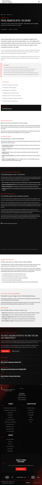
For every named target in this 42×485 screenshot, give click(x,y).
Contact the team (15, 351)
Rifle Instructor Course (10, 428)
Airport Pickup (30, 410)
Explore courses (5, 351)
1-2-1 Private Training (10, 431)
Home (1, 14)
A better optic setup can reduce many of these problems (11, 95)
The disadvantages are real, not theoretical (9, 90)
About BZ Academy (10, 439)
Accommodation (31, 412)
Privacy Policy (10, 448)
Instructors (10, 441)
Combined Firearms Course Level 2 (10, 410)
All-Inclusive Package (31, 407)
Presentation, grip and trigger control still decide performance (12, 98)
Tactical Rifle (10, 417)
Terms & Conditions (10, 446)
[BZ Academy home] (21, 388)
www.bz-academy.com (22, 399)
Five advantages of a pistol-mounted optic (9, 87)
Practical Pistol (10, 412)
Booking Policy (10, 450)
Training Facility (30, 414)
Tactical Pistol (10, 414)
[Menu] (39, 2)
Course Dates (30, 419)
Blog (4, 14)
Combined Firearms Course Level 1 (10, 407)
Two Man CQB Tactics (10, 424)
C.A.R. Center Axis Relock (10, 419)
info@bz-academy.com (22, 397)
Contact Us (10, 443)
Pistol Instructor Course (10, 426)
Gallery (31, 417)
